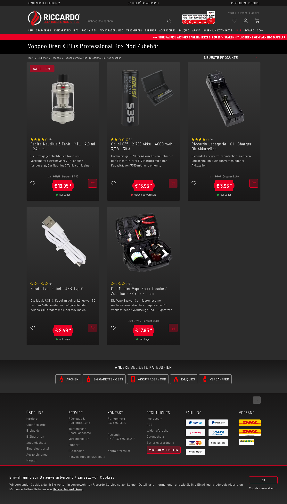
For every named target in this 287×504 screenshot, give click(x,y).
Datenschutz (155, 436)
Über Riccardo (36, 424)
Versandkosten (79, 438)
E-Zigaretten (35, 436)
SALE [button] (238, 30)
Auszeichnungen (37, 454)
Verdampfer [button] (134, 30)
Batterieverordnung (160, 442)
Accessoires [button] (167, 30)
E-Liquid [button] (184, 30)
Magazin (31, 460)
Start (31, 57)
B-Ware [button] (249, 30)
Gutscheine (76, 450)
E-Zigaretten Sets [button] (66, 30)
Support (74, 444)
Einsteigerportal (37, 448)
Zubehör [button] (150, 30)
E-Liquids (33, 430)
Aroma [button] (196, 30)
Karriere (254, 13)
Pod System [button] (89, 30)
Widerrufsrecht (157, 430)
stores (232, 13)
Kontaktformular (119, 450)
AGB (149, 424)
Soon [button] (260, 30)
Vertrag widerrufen (163, 450)
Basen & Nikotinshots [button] (217, 30)
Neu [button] (30, 30)
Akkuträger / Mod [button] (111, 30)
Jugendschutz (36, 442)
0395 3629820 (117, 422)
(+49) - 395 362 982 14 (121, 438)
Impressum (154, 418)
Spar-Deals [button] (43, 30)
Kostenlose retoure (245, 3)
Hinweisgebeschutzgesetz (87, 456)
